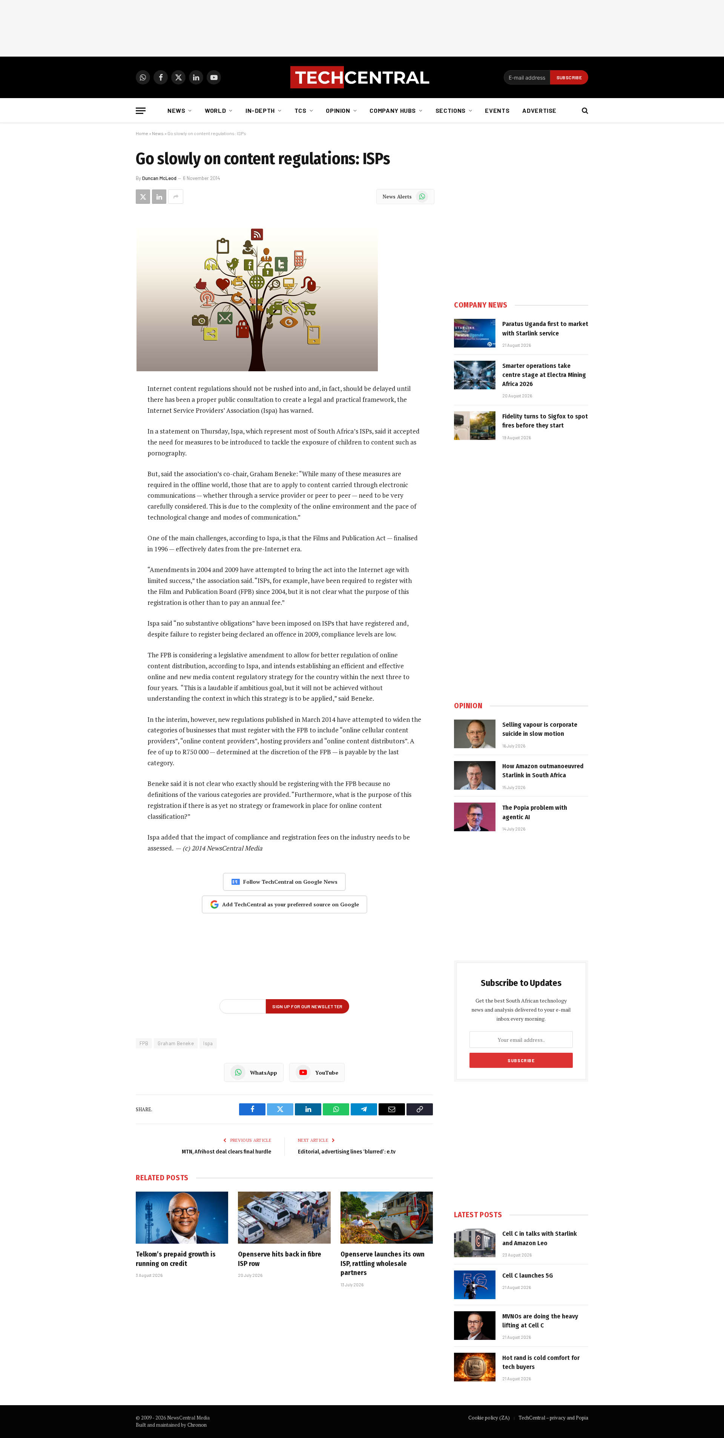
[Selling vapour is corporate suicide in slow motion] (474, 734)
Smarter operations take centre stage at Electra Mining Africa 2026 (544, 375)
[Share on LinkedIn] (159, 196)
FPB (144, 1043)
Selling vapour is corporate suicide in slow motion (539, 729)
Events (497, 110)
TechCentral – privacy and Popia (553, 1417)
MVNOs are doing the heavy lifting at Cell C (540, 1320)
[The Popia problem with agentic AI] (474, 817)
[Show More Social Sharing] (175, 196)
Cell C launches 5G (527, 1276)
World (215, 110)
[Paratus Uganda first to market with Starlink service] (474, 333)
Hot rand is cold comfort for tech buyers (541, 1362)
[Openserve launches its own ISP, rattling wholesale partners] (387, 1218)
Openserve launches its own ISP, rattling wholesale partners (383, 1263)
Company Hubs (393, 110)
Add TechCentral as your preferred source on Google (290, 904)
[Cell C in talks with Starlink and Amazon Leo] (474, 1243)
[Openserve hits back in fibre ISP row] (284, 1218)
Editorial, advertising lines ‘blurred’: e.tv (347, 1151)
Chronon (197, 1424)
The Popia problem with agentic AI (534, 812)
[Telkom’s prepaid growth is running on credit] (182, 1218)
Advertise (539, 110)
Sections (451, 110)
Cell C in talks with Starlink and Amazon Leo (539, 1238)
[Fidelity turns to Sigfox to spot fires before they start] (474, 425)
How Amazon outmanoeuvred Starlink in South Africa (542, 770)
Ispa (208, 1043)
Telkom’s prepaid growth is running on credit (176, 1258)
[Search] (584, 110)
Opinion (338, 110)
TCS (301, 110)
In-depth (260, 110)
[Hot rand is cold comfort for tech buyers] (474, 1367)
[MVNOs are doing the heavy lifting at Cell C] (474, 1325)
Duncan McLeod (159, 178)
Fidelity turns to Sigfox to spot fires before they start (545, 420)
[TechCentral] (362, 77)
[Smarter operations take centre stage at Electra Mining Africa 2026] (474, 375)
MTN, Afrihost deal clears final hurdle (226, 1151)
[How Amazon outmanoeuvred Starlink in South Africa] (474, 775)
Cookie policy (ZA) (489, 1417)
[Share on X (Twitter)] (143, 196)
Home (142, 133)
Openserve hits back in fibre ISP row (279, 1258)
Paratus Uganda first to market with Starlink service (545, 328)
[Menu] (141, 110)
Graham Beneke (176, 1043)
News (176, 110)
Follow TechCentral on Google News (290, 881)
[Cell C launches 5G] (474, 1284)
